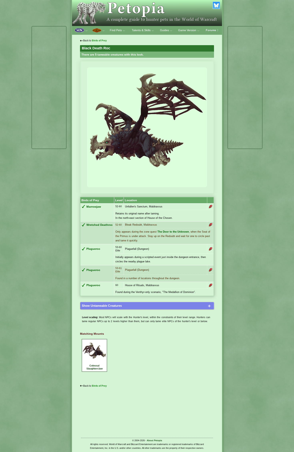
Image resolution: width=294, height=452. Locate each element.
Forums (213, 30)
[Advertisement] (49, 87)
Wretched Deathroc (99, 224)
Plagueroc (93, 248)
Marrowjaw (93, 206)
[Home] (147, 13)
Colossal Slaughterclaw (94, 367)
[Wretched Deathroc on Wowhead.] (210, 225)
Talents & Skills (143, 30)
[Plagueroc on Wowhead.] (210, 249)
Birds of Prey (99, 40)
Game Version (189, 30)
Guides (166, 30)
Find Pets (117, 30)
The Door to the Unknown (173, 231)
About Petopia (154, 440)
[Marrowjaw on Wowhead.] (210, 206)
